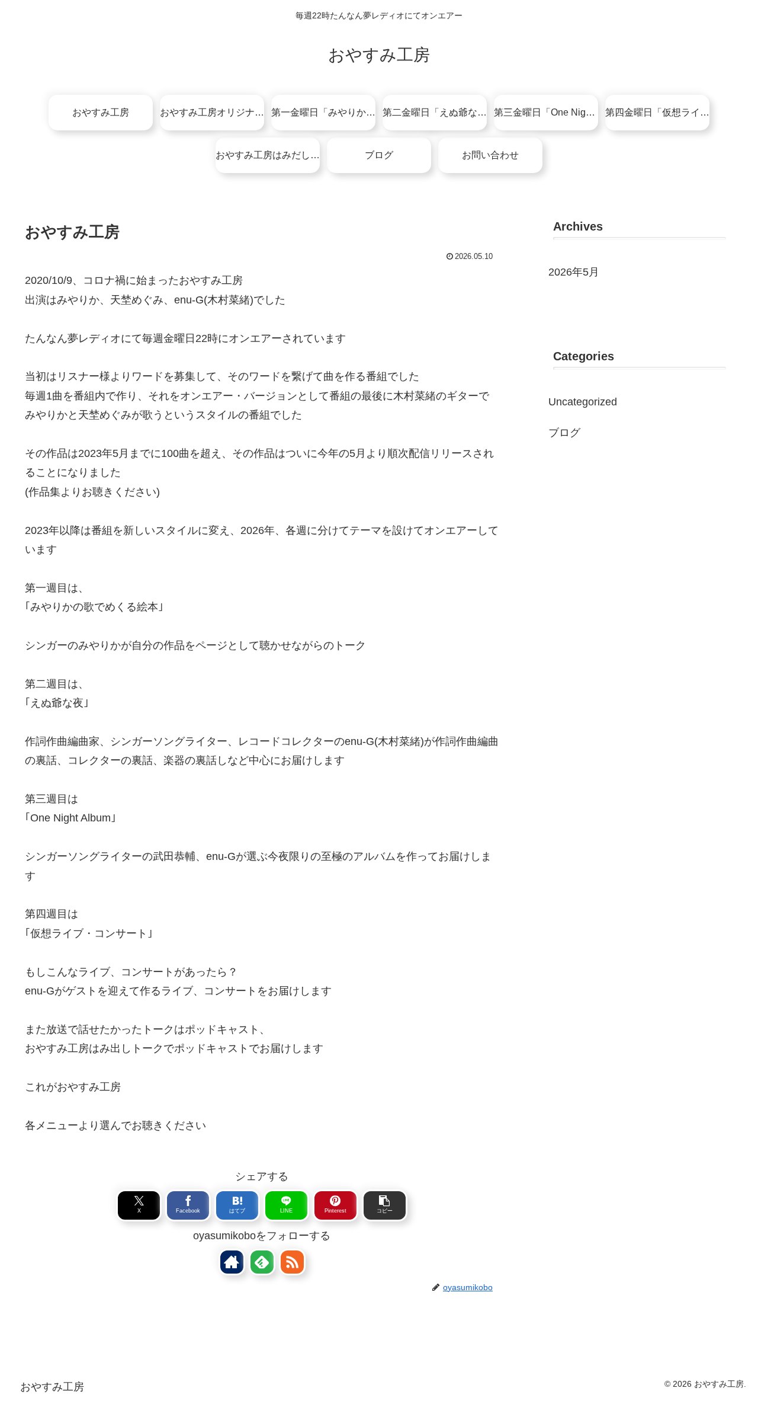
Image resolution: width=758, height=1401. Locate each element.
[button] (384, 1205)
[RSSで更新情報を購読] (292, 1262)
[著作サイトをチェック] (232, 1262)
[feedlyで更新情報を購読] (262, 1262)
